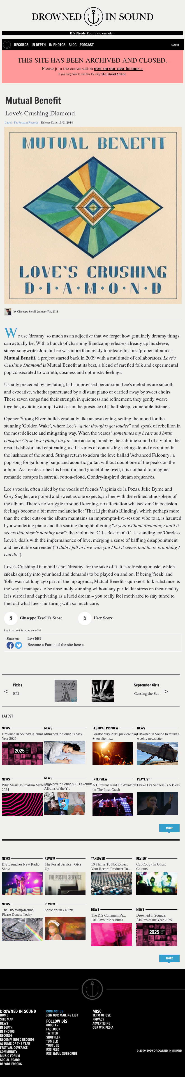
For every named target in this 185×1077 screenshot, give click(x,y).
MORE (169, 828)
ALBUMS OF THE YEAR (15, 1043)
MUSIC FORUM (10, 1055)
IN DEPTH (6, 1027)
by (24, 311)
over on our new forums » (118, 68)
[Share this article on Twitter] (18, 645)
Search (175, 44)
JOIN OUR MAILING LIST (62, 1015)
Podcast (87, 44)
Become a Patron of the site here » (56, 644)
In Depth (39, 44)
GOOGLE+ (52, 1025)
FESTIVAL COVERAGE (14, 1047)
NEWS (4, 1023)
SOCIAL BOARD (10, 1059)
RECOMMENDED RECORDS (17, 1039)
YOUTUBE (52, 1045)
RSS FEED (52, 1049)
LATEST (7, 716)
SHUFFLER (53, 1037)
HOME (4, 1015)
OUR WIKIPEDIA (102, 1027)
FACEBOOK (53, 1029)
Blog (72, 44)
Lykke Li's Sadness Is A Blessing (160, 785)
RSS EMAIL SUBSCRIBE (61, 1053)
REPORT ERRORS (11, 1063)
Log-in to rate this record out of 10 (22, 630)
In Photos (57, 44)
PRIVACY (98, 1019)
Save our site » (92, 33)
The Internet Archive (113, 74)
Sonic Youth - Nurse (59, 910)
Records (21, 44)
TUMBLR (52, 1041)
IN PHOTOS (7, 1031)
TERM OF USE (101, 1015)
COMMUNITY (8, 1051)
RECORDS (6, 1035)
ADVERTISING (101, 1023)
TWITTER (52, 1033)
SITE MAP (6, 1019)
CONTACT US (54, 1011)
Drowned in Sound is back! (63, 734)
